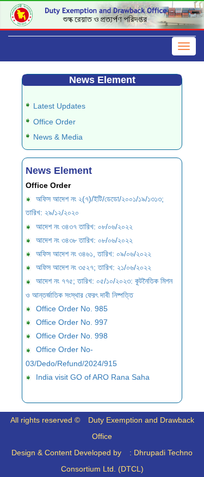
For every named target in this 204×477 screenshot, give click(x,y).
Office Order (54, 121)
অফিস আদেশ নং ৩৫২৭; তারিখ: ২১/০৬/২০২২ (93, 267)
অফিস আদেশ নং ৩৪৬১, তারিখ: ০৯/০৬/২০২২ (93, 253)
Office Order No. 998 (72, 335)
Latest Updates (59, 106)
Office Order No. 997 (72, 322)
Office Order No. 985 (72, 308)
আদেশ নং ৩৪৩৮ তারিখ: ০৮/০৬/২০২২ (84, 240)
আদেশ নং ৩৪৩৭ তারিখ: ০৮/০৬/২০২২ (84, 226)
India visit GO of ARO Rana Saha (93, 377)
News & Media (58, 137)
